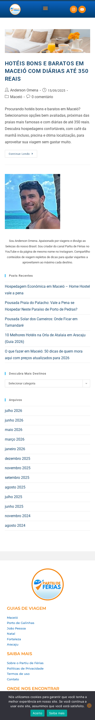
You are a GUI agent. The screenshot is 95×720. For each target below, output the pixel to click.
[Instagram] (73, 9)
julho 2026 (13, 410)
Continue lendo (23, 152)
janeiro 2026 (15, 449)
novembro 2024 (17, 516)
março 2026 (14, 439)
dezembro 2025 (17, 458)
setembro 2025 (17, 477)
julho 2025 (13, 497)
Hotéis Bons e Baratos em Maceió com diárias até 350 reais (47, 71)
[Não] (89, 705)
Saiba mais (57, 713)
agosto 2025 (15, 487)
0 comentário (42, 97)
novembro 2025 (17, 468)
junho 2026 (14, 420)
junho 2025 (14, 506)
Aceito (37, 713)
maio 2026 (13, 430)
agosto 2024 (15, 525)
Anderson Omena (24, 90)
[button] (45, 8)
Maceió (16, 97)
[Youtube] (82, 9)
